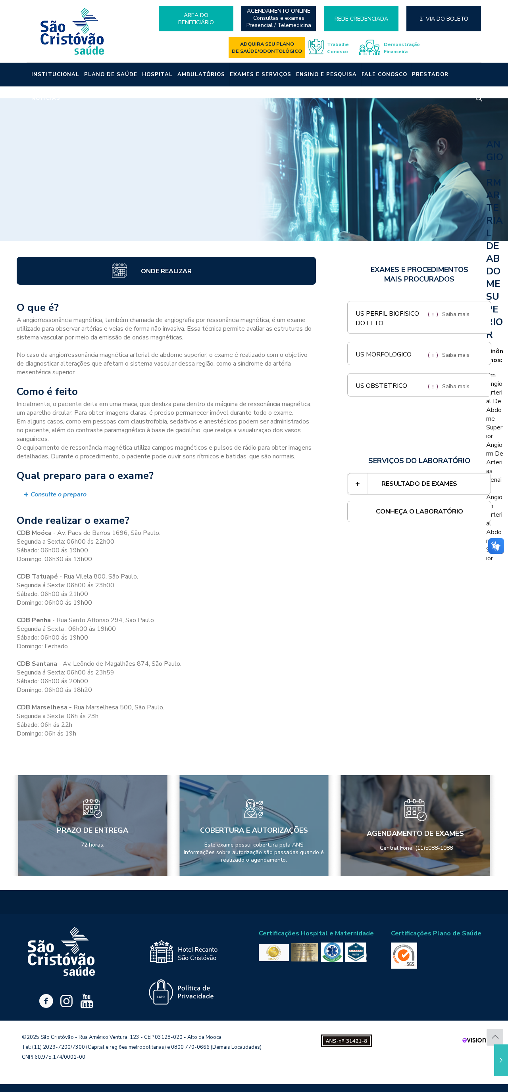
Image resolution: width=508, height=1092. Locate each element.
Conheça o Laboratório (419, 511)
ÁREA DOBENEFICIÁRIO (196, 18)
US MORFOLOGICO (384, 354)
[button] (166, 495)
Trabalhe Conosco (338, 48)
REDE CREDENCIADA (361, 19)
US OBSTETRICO (381, 385)
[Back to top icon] (495, 1037)
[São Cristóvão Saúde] (72, 31)
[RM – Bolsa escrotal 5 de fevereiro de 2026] (501, 1060)
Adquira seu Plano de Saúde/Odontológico (267, 47)
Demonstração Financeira (402, 48)
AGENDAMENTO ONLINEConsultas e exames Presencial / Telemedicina (278, 18)
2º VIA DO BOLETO (443, 19)
